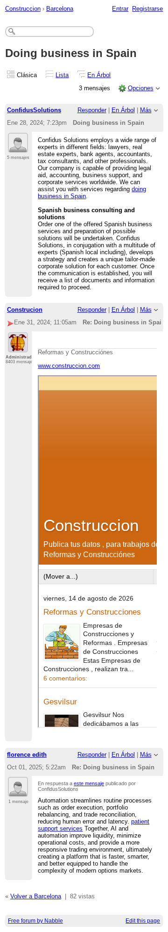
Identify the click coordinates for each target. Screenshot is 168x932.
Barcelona (59, 8)
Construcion (24, 309)
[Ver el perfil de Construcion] (18, 347)
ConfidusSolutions (34, 110)
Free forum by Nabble (35, 921)
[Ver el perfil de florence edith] (18, 791)
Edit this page (143, 921)
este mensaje (89, 783)
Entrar (120, 8)
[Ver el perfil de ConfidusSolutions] (18, 147)
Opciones (141, 88)
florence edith (27, 754)
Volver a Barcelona (35, 896)
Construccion (23, 8)
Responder (91, 110)
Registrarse (147, 8)
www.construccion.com (69, 365)
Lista (62, 75)
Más (146, 110)
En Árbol (99, 75)
